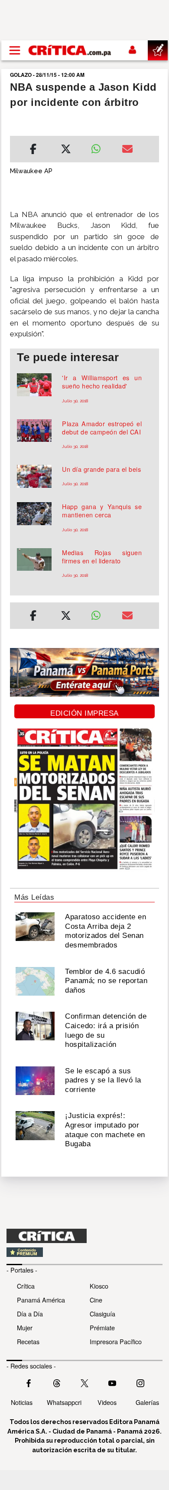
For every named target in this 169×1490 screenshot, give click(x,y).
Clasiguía (102, 1313)
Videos (107, 1402)
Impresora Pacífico (116, 1341)
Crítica (26, 1285)
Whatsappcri (64, 1402)
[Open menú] (14, 50)
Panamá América (41, 1299)
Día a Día (30, 1313)
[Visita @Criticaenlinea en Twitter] (57, 1382)
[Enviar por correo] (127, 150)
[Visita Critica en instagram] (140, 1382)
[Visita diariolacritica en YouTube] (112, 1382)
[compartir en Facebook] (33, 150)
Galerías (147, 1402)
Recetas (28, 1341)
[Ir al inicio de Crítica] (70, 50)
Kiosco (99, 1285)
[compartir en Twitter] (66, 150)
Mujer (24, 1327)
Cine (96, 1299)
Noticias (21, 1402)
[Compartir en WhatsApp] (99, 146)
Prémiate (102, 1327)
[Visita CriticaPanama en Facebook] (28, 1382)
